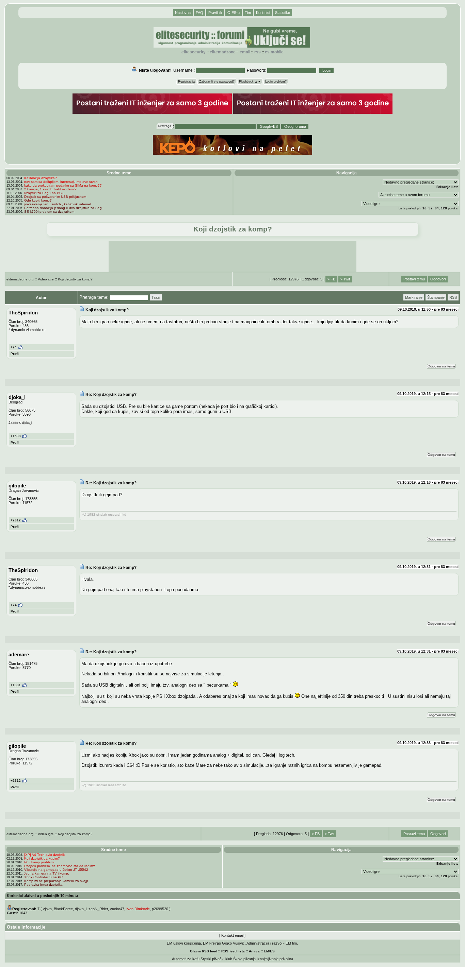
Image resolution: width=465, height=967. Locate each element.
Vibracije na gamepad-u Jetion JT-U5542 (56, 869)
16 (424, 208)
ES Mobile (274, 52)
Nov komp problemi (39, 862)
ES (272, 951)
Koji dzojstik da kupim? (42, 858)
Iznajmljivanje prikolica (275, 959)
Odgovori (438, 279)
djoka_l (80, 909)
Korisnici (263, 13)
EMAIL (245, 52)
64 (437, 208)
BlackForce (63, 909)
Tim (248, 13)
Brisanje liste (447, 187)
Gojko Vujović (233, 943)
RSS (257, 52)
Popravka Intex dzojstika (43, 884)
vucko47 (117, 909)
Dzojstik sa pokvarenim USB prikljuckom (55, 196)
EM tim (291, 943)
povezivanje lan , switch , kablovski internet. (58, 204)
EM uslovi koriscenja (184, 943)
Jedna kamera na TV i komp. (46, 873)
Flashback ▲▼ (250, 81)
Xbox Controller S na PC (43, 877)
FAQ (199, 13)
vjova (47, 909)
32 (431, 208)
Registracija (186, 81)
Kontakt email (232, 935)
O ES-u (233, 13)
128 (444, 208)
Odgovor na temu (441, 366)
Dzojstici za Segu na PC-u (44, 193)
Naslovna (183, 13)
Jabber (14, 423)
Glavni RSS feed (203, 951)
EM (266, 951)
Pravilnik (215, 13)
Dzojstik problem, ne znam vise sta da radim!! (59, 866)
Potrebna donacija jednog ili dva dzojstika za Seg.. (64, 208)
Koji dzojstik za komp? (75, 279)
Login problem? (276, 81)
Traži (155, 297)
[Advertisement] (232, 256)
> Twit (345, 279)
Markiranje (413, 297)
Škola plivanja (244, 959)
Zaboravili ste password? (217, 81)
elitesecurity (193, 52)
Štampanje (436, 297)
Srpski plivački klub (216, 959)
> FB (331, 279)
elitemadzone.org (20, 279)
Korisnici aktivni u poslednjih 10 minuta (42, 896)
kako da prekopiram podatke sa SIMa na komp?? (63, 185)
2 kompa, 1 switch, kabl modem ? (50, 189)
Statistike (282, 13)
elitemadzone (223, 52)
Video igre (46, 279)
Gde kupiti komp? (38, 200)
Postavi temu (414, 279)
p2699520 (160, 909)
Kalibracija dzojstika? (40, 178)
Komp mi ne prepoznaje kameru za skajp (56, 881)
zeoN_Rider (98, 909)
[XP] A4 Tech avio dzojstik (44, 855)
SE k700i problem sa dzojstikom (49, 211)
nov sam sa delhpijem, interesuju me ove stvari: (61, 182)
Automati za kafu (185, 959)
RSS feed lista (233, 951)
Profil (15, 354)
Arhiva (254, 951)
